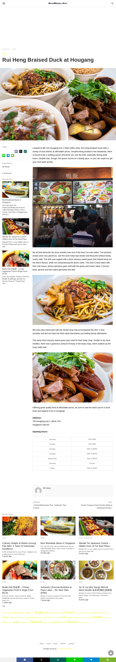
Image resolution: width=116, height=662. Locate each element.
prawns (23, 622)
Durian (23, 617)
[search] (112, 3)
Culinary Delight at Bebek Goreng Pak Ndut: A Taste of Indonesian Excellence (19, 546)
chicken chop (78, 613)
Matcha (82, 617)
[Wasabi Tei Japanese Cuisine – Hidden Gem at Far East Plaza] (15, 226)
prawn (16, 622)
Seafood (36, 622)
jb (53, 617)
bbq (15, 612)
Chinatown (96, 613)
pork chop (10, 622)
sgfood (45, 622)
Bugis (39, 612)
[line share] (3, 155)
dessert (17, 617)
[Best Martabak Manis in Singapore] (15, 189)
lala (56, 617)
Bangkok (10, 613)
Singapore (88, 538)
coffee (11, 617)
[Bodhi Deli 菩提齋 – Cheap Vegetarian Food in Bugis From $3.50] (15, 258)
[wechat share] (12, 155)
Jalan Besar (48, 617)
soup (49, 622)
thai (64, 622)
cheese (60, 613)
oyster (108, 617)
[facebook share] (16, 151)
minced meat (88, 617)
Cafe (46, 612)
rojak (28, 622)
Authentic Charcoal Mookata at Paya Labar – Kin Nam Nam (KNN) (56, 590)
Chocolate (104, 613)
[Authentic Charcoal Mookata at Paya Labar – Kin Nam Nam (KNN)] (58, 570)
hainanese (32, 617)
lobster (70, 617)
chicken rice (87, 613)
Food (14, 49)
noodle (97, 617)
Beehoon (32, 613)
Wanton (79, 622)
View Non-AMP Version (65, 649)
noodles (104, 617)
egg (27, 617)
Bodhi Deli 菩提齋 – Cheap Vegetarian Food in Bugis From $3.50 (14, 271)
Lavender (62, 617)
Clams (5, 617)
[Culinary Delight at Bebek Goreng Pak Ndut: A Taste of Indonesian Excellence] (19, 526)
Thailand (71, 622)
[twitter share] (20, 151)
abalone (4, 613)
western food (85, 622)
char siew (53, 613)
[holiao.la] (58, 3)
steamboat (57, 622)
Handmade (40, 617)
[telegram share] (8, 155)
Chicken (69, 612)
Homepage (6, 49)
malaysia (77, 617)
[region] (58, 26)
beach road (23, 612)
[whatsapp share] (25, 151)
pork (4, 622)
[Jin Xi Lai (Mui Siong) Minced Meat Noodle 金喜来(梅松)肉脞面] (96, 570)
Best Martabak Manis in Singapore (58, 543)
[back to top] (111, 653)
